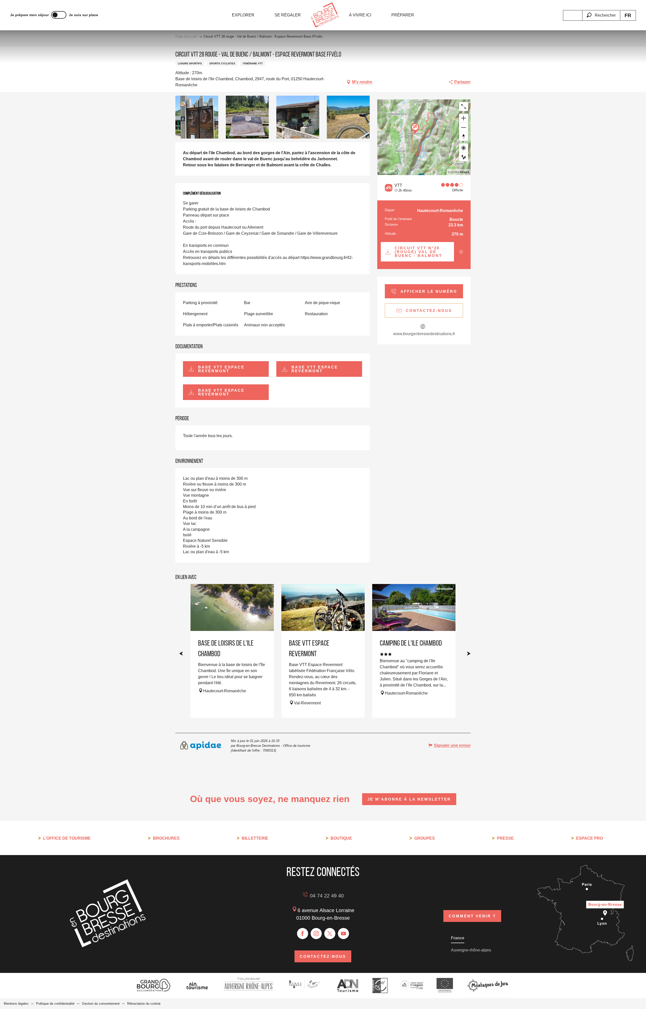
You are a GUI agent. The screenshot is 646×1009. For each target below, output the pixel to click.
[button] (601, 12)
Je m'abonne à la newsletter (409, 799)
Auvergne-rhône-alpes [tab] (471, 950)
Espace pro (589, 838)
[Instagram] (316, 933)
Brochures (166, 838)
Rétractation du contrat (143, 1003)
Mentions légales (16, 1003)
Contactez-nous (323, 956)
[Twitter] (329, 933)
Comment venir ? (472, 916)
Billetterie (255, 838)
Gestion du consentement (101, 1003)
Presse (505, 838)
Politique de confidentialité (55, 1003)
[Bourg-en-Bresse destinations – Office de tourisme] (108, 946)
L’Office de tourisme (67, 838)
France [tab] (457, 938)
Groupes (424, 838)
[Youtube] (343, 933)
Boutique (341, 838)
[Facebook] (302, 933)
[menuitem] (243, 15)
